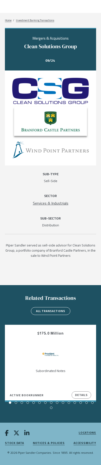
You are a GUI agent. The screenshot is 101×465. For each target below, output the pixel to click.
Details (81, 395)
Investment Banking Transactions (35, 20)
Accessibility (85, 443)
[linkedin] (26, 433)
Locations (87, 433)
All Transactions (50, 311)
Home (8, 20)
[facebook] (7, 433)
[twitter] (16, 433)
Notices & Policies (49, 443)
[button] (10, 402)
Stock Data (14, 443)
